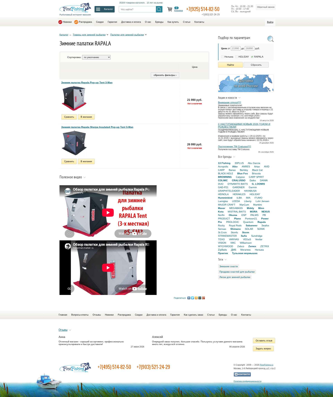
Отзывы (97, 314)
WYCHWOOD (225, 246)
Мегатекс (245, 249)
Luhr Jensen (262, 201)
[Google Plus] (203, 298)
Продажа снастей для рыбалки (237, 271)
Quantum (248, 222)
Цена (194, 67)
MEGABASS (236, 208)
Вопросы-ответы (79, 314)
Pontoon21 (251, 218)
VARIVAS (234, 239)
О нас (148, 22)
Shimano (235, 229)
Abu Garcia (254, 163)
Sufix (244, 235)
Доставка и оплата (131, 22)
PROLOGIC (232, 222)
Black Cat (257, 170)
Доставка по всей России (246, 83)
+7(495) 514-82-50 (114, 366)
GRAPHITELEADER (229, 190)
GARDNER (239, 187)
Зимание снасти (228, 266)
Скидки (100, 22)
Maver (221, 208)
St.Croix (222, 232)
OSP (243, 215)
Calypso (240, 177)
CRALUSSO (238, 180)
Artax (257, 166)
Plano (237, 218)
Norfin (221, 215)
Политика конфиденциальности (247, 381)
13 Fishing (224, 163)
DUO (220, 183)
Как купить (173, 22)
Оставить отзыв (264, 340)
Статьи (186, 22)
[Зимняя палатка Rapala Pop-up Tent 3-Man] (74, 98)
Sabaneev (251, 225)
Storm (245, 232)
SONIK (261, 229)
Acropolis (223, 166)
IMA (248, 197)
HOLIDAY (243, 56)
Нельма (228, 56)
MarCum (244, 204)
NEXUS (266, 211)
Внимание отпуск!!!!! (229, 102)
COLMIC (223, 180)
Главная (63, 314)
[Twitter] (192, 298)
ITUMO (258, 197)
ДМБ (233, 249)
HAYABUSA (250, 190)
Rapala (262, 222)
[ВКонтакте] (189, 298)
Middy (250, 208)
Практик (223, 253)
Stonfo (234, 232)
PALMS (254, 215)
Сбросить (256, 64)
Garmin (253, 187)
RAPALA (258, 56)
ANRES (246, 166)
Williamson (246, 242)
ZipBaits (222, 249)
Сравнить (69, 117)
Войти (270, 22)
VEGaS (247, 239)
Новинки (67, 22)
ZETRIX (264, 246)
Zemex (252, 246)
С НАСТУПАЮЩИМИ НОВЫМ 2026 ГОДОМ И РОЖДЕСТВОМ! (244, 125)
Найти (230, 64)
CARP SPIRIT (256, 177)
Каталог (63, 34)
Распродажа (85, 22)
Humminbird (225, 197)
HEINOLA (223, 194)
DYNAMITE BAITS (238, 183)
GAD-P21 (223, 187)
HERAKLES (239, 194)
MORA (253, 211)
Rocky (221, 225)
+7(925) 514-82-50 (203, 8)
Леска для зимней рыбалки (234, 277)
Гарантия (112, 22)
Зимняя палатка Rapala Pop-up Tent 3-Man (87, 82)
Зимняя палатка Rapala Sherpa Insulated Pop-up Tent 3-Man (97, 127)
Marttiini (257, 204)
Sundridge (256, 235)
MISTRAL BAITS (237, 211)
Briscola (256, 173)
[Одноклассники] (196, 298)
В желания (86, 117)
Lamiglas (223, 201)
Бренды (159, 22)
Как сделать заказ (193, 314)
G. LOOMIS (258, 183)
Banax (232, 170)
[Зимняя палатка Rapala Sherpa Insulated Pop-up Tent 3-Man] (74, 143)
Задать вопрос (263, 348)
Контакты (199, 22)
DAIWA (264, 180)
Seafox (265, 225)
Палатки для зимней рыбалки (127, 34)
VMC (233, 242)
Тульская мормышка (244, 253)
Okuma (233, 215)
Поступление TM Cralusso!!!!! (234, 146)
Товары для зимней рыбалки (89, 34)
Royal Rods (235, 225)
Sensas (222, 229)
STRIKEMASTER (227, 235)
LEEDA (236, 201)
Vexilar (258, 239)
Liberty (247, 201)
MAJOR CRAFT (226, 204)
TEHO (221, 239)
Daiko (253, 180)
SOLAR (249, 229)
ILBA (239, 197)
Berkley (244, 170)
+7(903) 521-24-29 (153, 366)
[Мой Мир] (200, 298)
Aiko (235, 166)
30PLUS (239, 163)
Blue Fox (242, 173)
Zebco (240, 246)
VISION (222, 242)
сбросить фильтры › (165, 75)
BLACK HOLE (225, 173)
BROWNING (225, 177)
